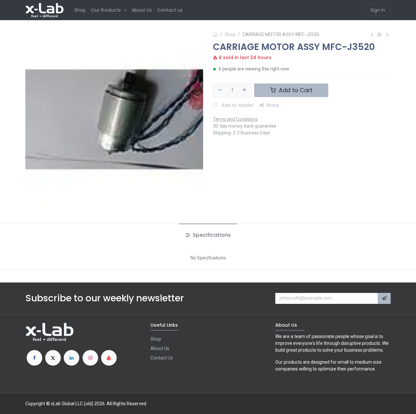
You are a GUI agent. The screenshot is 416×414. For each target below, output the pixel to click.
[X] (53, 358)
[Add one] (245, 90)
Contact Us (161, 357)
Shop (230, 34)
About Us (159, 348)
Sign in (377, 10)
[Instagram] (90, 358)
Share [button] (272, 105)
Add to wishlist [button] (237, 105)
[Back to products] (380, 34)
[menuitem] (80, 10)
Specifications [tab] (211, 235)
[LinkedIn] (71, 358)
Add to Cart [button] (294, 90)
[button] (384, 298)
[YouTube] (109, 358)
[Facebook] (34, 358)
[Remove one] (220, 90)
